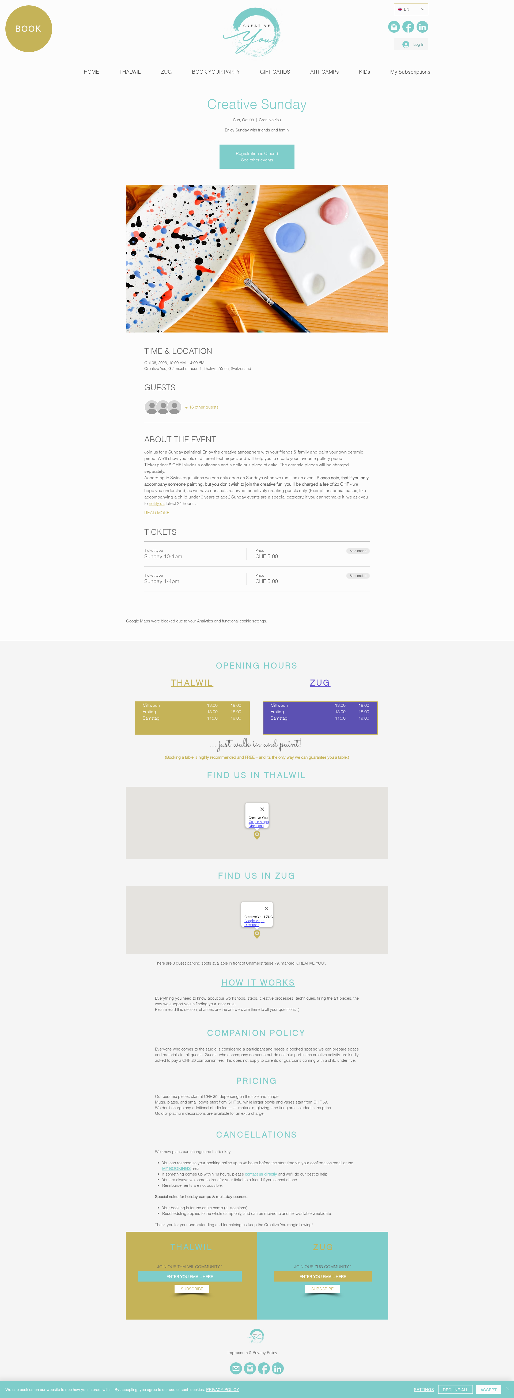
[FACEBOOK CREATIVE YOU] (264, 1368)
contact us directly (261, 1174)
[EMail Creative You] (236, 1368)
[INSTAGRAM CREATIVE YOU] (250, 1368)
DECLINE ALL (455, 1389)
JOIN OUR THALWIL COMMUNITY (188, 1267)
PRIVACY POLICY (222, 1389)
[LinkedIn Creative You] (422, 27)
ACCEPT (489, 1389)
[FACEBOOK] (408, 27)
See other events (257, 160)
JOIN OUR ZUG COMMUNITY (321, 1267)
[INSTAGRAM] (394, 27)
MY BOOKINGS (176, 1168)
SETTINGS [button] (424, 1389)
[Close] (507, 1389)
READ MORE (156, 512)
